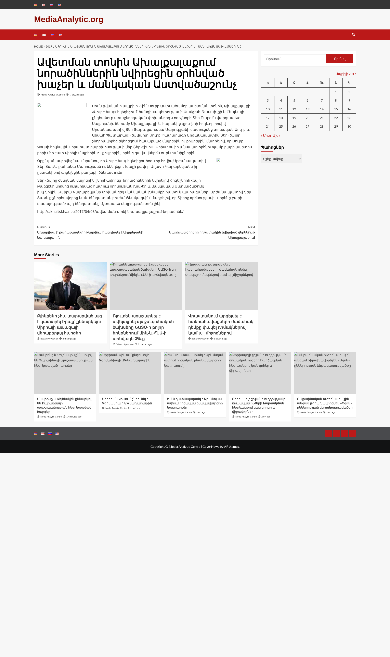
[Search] (353, 34)
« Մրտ (266, 135)
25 (281, 126)
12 (294, 109)
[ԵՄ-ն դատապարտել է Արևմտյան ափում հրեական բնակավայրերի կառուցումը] (195, 373)
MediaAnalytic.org (68, 19)
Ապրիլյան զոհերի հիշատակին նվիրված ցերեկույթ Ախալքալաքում (212, 232)
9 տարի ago (77, 94)
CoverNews (211, 446)
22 (336, 118)
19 (294, 118)
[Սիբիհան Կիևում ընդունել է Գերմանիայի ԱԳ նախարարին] (130, 373)
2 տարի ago (69, 338)
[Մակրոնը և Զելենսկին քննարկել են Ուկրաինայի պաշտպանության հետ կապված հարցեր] (65, 373)
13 (307, 109)
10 (268, 109)
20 (307, 118)
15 (336, 109)
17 (268, 118)
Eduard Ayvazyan (49, 338)
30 (349, 126)
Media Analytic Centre (53, 94)
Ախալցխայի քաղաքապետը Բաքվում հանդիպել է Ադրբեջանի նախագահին (90, 232)
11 (281, 109)
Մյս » (277, 135)
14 (322, 109)
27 (307, 126)
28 (322, 126)
